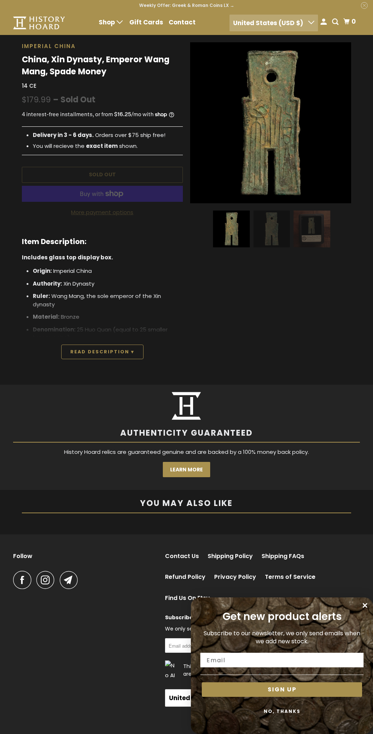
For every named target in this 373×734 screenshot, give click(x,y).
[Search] (336, 22)
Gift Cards (146, 22)
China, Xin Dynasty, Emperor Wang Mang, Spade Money (95, 66)
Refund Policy (185, 577)
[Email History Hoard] (71, 580)
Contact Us (182, 556)
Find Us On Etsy (187, 598)
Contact (182, 22)
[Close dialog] (365, 605)
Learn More (186, 469)
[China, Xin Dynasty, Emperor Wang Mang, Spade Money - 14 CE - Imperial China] (270, 122)
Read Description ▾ (102, 352)
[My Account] (324, 22)
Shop (108, 22)
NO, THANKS (282, 711)
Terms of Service (290, 577)
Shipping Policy (230, 556)
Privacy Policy (235, 577)
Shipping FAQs (283, 556)
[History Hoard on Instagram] (47, 580)
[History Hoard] (39, 23)
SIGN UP (282, 689)
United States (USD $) (269, 23)
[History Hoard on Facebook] (24, 580)
